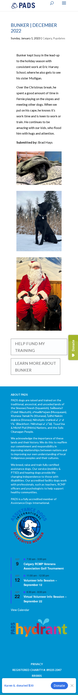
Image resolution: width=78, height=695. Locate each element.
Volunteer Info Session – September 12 (40, 582)
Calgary (47, 38)
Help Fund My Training (30, 347)
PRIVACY (37, 664)
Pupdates (59, 38)
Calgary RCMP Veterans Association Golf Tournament (44, 566)
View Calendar (20, 610)
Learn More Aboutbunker (35, 366)
